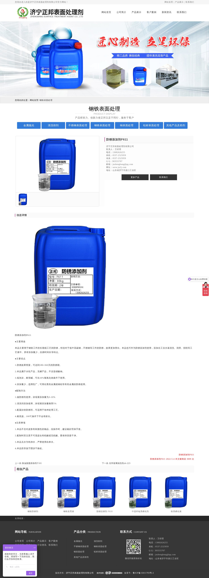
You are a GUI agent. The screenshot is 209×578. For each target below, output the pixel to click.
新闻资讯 (166, 12)
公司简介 (121, 12)
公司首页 (19, 541)
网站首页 (168, 2)
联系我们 (190, 2)
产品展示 (179, 2)
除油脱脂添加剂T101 (32, 463)
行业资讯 (41, 545)
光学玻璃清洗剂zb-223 (119, 463)
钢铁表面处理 (46, 100)
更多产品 (135, 177)
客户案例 (151, 12)
